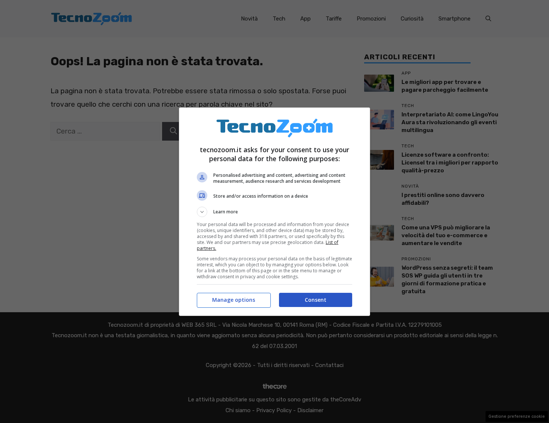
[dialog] (274, 211)
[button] (274, 212)
